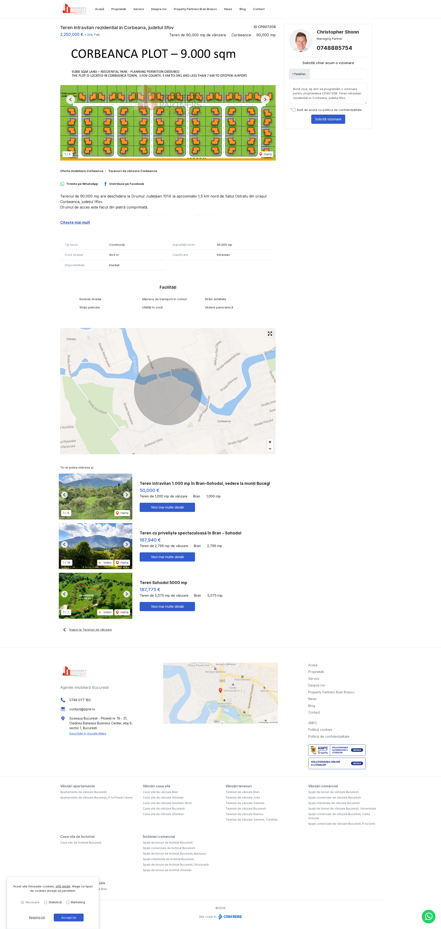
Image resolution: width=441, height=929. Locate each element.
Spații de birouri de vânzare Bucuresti (333, 792)
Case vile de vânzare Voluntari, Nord (167, 803)
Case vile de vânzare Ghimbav (163, 814)
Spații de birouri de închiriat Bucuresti (168, 842)
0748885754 (334, 48)
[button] (70, 99)
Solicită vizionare (328, 119)
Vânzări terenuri (239, 786)
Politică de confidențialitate (328, 736)
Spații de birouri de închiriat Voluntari (167, 870)
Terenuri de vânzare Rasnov (244, 814)
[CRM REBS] (229, 916)
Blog (243, 9)
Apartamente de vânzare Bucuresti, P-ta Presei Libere (96, 797)
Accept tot (68, 917)
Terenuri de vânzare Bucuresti (246, 808)
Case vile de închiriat (77, 837)
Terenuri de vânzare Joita (243, 797)
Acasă (99, 9)
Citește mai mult (75, 222)
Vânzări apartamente (77, 786)
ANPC (312, 723)
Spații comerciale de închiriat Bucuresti (169, 848)
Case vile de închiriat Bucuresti (81, 842)
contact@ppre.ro (82, 709)
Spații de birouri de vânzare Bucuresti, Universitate (342, 808)
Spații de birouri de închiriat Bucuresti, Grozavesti (176, 864)
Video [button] (107, 562)
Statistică (55, 902)
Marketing (78, 902)
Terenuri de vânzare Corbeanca (132, 171)
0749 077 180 (80, 700)
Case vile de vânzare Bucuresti (164, 808)
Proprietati (118, 9)
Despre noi (159, 9)
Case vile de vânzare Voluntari (163, 797)
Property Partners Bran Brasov (195, 9)
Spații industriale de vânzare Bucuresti (334, 803)
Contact (259, 9)
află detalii (63, 886)
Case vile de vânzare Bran (160, 792)
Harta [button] (267, 154)
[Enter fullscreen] (270, 333)
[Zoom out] (270, 448)
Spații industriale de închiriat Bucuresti (168, 859)
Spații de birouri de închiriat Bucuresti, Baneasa (174, 853)
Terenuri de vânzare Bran (242, 792)
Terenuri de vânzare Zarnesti (245, 803)
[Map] (168, 391)
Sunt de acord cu (329, 110)
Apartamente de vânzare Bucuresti (83, 792)
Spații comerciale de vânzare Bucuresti (334, 797)
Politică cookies (320, 729)
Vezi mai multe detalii (167, 507)
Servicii (138, 9)
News (228, 9)
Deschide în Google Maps (87, 733)
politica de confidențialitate (342, 110)
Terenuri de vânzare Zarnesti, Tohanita (251, 819)
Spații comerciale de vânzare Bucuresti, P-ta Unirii (341, 823)
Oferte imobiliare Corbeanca (81, 171)
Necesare (32, 902)
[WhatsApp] (428, 916)
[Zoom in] (270, 442)
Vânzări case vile (156, 786)
